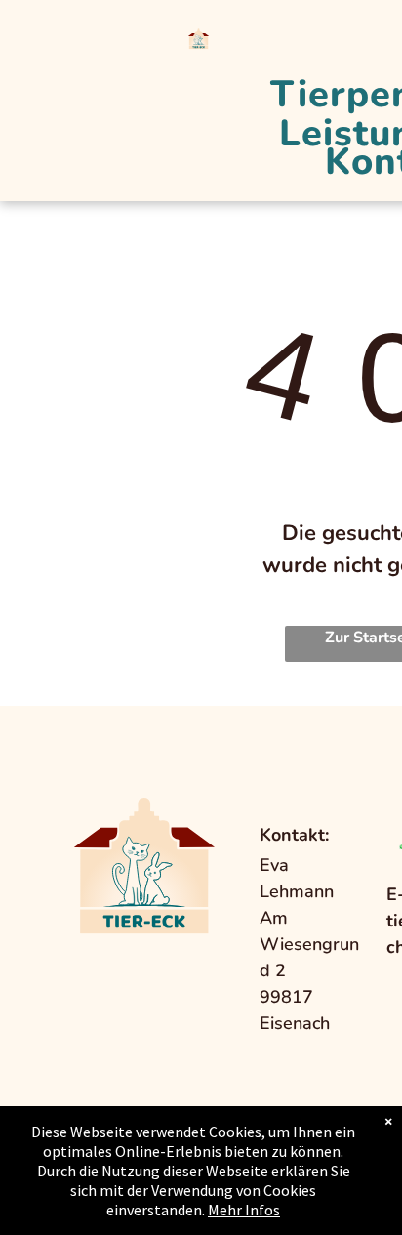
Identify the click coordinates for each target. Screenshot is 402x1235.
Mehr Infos (244, 1209)
